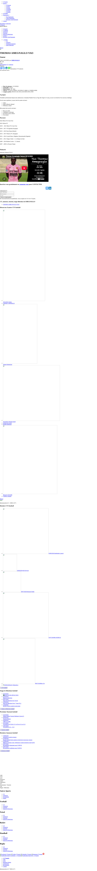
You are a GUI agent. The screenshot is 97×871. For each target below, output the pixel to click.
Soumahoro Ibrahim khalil (9, 421)
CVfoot (8, 6)
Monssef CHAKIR (7, 495)
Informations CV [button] (14, 68)
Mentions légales (7, 862)
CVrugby (8, 12)
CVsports (5, 2)
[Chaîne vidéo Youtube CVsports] (43, 854)
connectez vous (24, 184)
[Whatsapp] (9, 68)
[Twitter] (4, 68)
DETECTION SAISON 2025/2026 (11, 705)
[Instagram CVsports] (37, 854)
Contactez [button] (20, 68)
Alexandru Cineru (7, 302)
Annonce (8, 42)
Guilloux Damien (7, 496)
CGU (27, 198)
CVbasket (8, 9)
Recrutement (6, 865)
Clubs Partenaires (10, 18)
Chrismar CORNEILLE (9, 303)
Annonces (5, 31)
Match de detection (7, 697)
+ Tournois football (5, 729)
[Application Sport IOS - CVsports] (1, 500)
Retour (1, 47)
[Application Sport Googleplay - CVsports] (0, 500)
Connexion (8, 23)
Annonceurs (6, 863)
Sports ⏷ (5, 3)
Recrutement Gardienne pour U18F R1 (12, 747)
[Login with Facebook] (47, 188)
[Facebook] (1, 68)
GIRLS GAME (7, 721)
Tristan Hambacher (7, 364)
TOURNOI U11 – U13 (8, 726)
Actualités (5, 13)
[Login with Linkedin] (50, 188)
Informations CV (4, 64)
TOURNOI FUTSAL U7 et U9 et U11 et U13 (14, 723)
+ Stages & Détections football (7, 708)
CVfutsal (8, 10)
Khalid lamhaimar (7, 424)
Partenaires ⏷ (6, 15)
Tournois (5, 33)
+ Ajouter (5, 39)
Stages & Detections (8, 808)
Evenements (6, 797)
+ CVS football (4, 687)
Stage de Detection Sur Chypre (10, 700)
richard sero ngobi (7, 423)
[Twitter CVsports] (16, 854)
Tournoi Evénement (11, 43)
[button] (3, 26)
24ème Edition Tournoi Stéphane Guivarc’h (13, 715)
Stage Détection (10, 45)
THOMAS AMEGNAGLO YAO (11, 204)
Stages (4, 798)
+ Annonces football (5, 750)
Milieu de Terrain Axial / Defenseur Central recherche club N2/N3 (19, 742)
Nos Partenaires (10, 17)
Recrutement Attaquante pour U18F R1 (12, 744)
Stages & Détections (8, 34)
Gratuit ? (5, 35)
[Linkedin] (6, 68)
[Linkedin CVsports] (26, 854)
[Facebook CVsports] (5, 854)
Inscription (2, 23)
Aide (4, 859)
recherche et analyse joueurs (9, 736)
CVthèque (5, 30)
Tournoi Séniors (7, 718)
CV (7, 41)
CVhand (8, 8)
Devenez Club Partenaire (12, 19)
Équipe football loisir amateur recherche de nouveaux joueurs (17, 739)
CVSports (8, 5)
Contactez (10, 64)
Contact (5, 21)
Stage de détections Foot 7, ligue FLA (12, 702)
